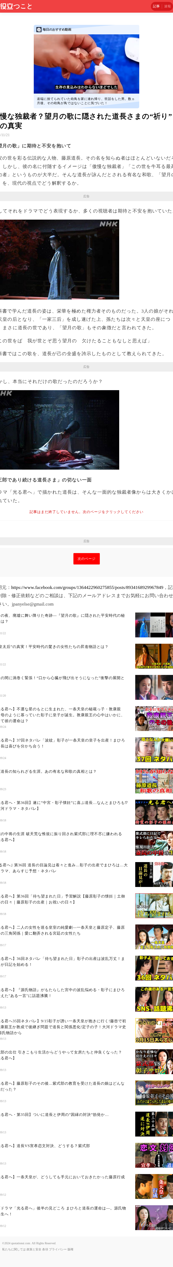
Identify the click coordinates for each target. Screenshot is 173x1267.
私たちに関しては (14, 1249)
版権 (70, 1249)
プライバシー (58, 1249)
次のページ (87, 558)
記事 (156, 6)
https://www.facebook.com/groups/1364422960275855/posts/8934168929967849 (87, 587)
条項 (45, 1249)
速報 (167, 6)
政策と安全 (34, 1249)
